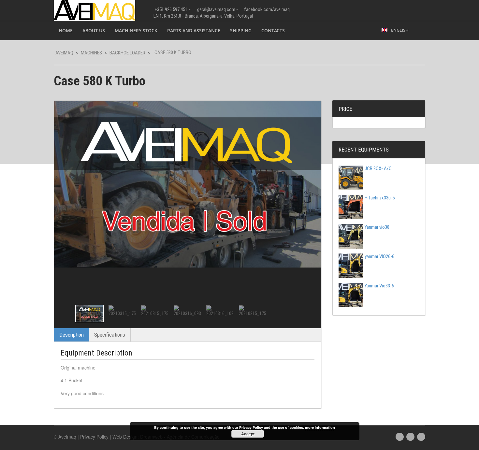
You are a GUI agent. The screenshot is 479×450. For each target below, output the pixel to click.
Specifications (109, 334)
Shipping (241, 30)
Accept (247, 434)
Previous (65, 313)
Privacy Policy (94, 436)
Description (71, 334)
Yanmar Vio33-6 (379, 286)
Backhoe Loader (127, 53)
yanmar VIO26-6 (379, 256)
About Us (93, 30)
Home (66, 30)
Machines (91, 53)
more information (320, 427)
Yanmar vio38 (377, 227)
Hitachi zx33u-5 (380, 198)
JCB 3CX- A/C (378, 168)
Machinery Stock (136, 30)
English (399, 30)
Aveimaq (64, 53)
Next (310, 313)
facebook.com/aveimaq (267, 9)
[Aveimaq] (94, 9)
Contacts (273, 30)
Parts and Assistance (193, 30)
